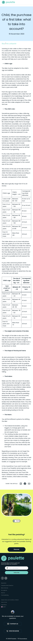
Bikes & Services (4, 588)
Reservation (3, 583)
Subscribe (16, 572)
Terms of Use (4, 602)
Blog (3, 43)
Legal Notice (4, 604)
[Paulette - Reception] (8, 2)
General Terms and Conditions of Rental (10, 599)
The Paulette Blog (5, 595)
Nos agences (4, 590)
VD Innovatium (22, 638)
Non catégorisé (11, 43)
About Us (3, 592)
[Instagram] (6, 578)
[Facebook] (2, 578)
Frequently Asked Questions (7, 585)
